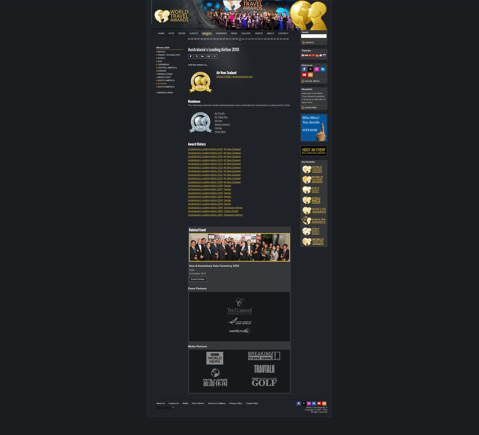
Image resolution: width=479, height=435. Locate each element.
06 (227, 39)
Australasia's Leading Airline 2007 (205, 189)
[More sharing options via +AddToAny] (214, 56)
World (161, 52)
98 (202, 39)
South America (166, 87)
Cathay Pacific (231, 211)
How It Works (198, 403)
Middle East (164, 77)
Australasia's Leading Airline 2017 (205, 153)
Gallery (246, 33)
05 (224, 39)
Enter (182, 33)
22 (278, 39)
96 (195, 39)
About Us (160, 403)
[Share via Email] (208, 56)
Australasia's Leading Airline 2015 (205, 160)
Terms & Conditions (217, 403)
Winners (207, 33)
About (270, 33)
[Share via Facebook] (190, 56)
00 (208, 39)
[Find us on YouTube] (304, 75)
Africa (161, 58)
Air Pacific (220, 113)
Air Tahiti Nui (221, 117)
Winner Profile (223, 76)
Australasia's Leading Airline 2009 (205, 182)
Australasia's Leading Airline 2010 (205, 178)
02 (214, 39)
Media (185, 403)
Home (161, 33)
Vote (171, 33)
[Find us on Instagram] (316, 69)
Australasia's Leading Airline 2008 (205, 185)
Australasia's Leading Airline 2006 (205, 193)
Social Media (312, 81)
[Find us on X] (310, 69)
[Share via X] (196, 56)
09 (237, 39)
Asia (160, 61)
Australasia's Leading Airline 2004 (205, 200)
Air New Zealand (232, 149)
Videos (259, 33)
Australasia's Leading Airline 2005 (205, 196)
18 (265, 39)
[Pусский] (324, 55)
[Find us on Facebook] (304, 69)
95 (192, 39)
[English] (303, 55)
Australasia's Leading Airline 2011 (205, 175)
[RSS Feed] (310, 75)
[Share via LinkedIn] (202, 56)
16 (259, 39)
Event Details (198, 279)
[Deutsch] (317, 55)
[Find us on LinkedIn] (323, 69)
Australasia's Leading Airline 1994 (205, 215)
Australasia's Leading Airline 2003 (205, 204)
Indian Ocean (165, 74)
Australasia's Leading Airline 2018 (205, 149)
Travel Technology (169, 55)
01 (211, 39)
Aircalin (218, 120)
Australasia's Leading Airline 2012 (205, 171)
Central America (167, 68)
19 (268, 39)
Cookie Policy (252, 403)
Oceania (162, 83)
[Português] (310, 55)
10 (240, 39)
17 (262, 39)
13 (249, 39)
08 (234, 39)
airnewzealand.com (243, 76)
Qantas (218, 128)
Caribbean (163, 64)
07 (230, 39)
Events (194, 33)
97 (199, 39)
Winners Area (165, 92)
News (234, 33)
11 (243, 39)
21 (275, 39)
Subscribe (311, 107)
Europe (162, 71)
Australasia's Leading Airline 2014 (205, 163)
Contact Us (174, 403)
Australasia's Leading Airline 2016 (205, 156)
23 (281, 39)
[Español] (306, 55)
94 (189, 39)
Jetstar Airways (222, 124)
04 (221, 39)
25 (287, 39)
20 (272, 39)
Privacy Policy (235, 403)
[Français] (320, 55)
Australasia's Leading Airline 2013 (205, 167)
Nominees (221, 33)
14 (252, 39)
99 (205, 39)
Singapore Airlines (233, 207)
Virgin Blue (220, 131)
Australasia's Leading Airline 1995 (205, 211)
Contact (283, 33)
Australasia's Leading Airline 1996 (205, 207)
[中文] (313, 55)
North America (166, 80)
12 (246, 39)
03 (218, 39)
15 (256, 39)
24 (284, 39)
